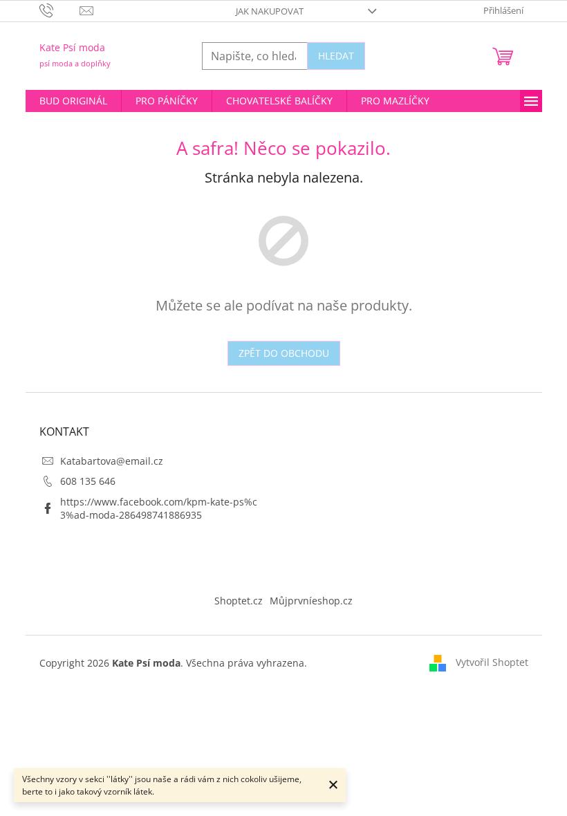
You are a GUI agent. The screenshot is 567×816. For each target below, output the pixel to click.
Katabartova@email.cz (111, 460)
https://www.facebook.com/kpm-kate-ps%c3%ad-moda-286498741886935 (158, 508)
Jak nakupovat (270, 11)
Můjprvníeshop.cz (311, 600)
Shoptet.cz (238, 600)
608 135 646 (87, 481)
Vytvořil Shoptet (492, 662)
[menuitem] (73, 101)
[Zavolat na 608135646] (59, 9)
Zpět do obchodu (284, 353)
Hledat (336, 55)
